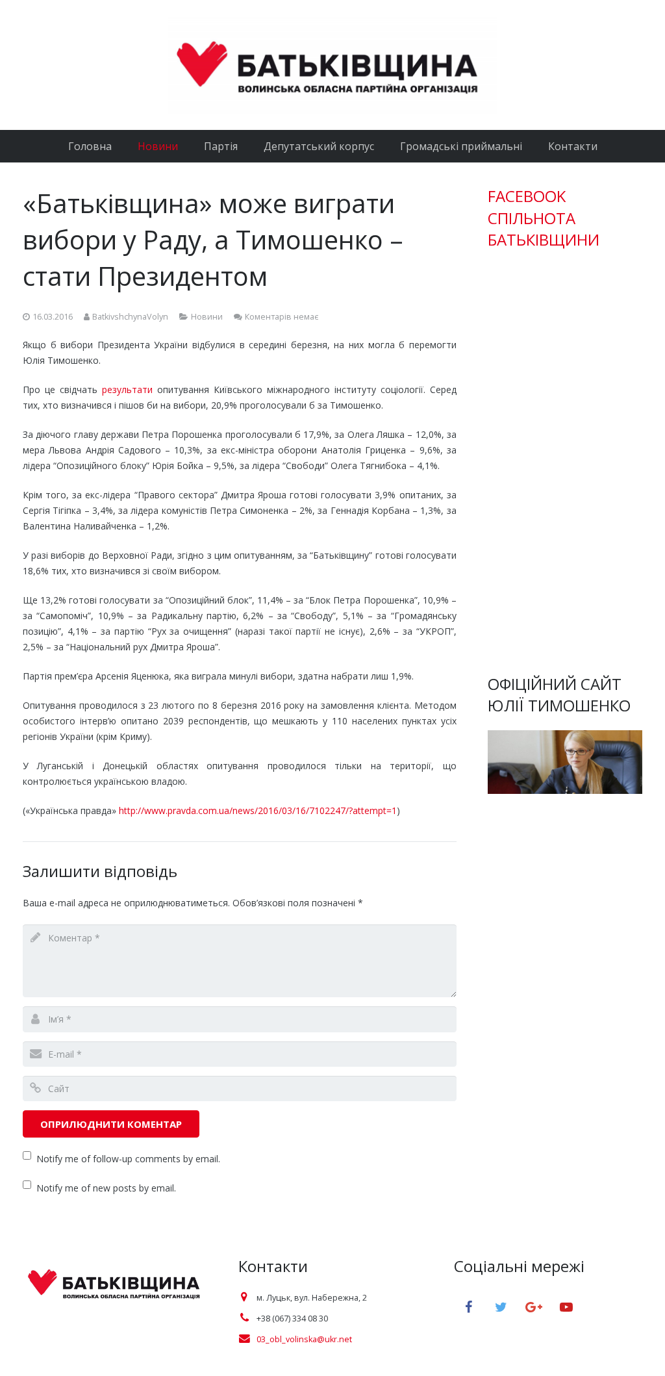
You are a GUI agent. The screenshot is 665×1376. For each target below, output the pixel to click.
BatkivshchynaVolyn (130, 316)
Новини (207, 316)
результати (127, 389)
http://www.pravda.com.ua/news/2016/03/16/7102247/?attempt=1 (258, 810)
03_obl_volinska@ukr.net (304, 1339)
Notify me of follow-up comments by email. (128, 1159)
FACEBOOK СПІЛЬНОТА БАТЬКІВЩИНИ (543, 217)
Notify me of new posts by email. (106, 1188)
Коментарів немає (281, 316)
